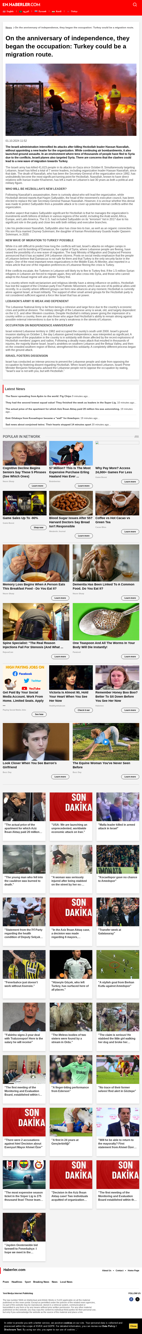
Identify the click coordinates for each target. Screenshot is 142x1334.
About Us (106, 1270)
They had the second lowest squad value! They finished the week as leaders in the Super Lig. (71, 402)
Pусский (42, 11)
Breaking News (41, 1282)
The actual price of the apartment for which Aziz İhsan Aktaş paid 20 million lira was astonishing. (69, 410)
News (54, 1282)
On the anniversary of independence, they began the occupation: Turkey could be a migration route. (70, 27)
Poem (6, 1282)
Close (133, 1326)
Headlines (17, 1282)
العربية (26, 11)
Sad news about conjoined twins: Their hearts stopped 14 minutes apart (58, 424)
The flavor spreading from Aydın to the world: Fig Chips (48, 396)
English (10, 11)
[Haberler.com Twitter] (137, 1301)
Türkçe (73, 11)
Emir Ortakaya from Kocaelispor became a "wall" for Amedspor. (53, 418)
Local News (66, 1282)
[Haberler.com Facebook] (131, 1301)
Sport (28, 1282)
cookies (68, 1323)
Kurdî (58, 11)
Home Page (133, 1270)
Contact (119, 1270)
